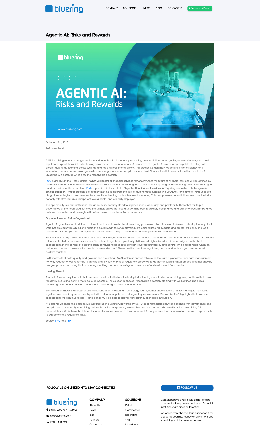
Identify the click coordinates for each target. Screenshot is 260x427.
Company (111, 8)
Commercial (132, 410)
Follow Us (188, 387)
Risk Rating (131, 415)
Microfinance (132, 425)
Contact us (174, 8)
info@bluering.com (60, 416)
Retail (128, 405)
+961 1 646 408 (58, 422)
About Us (95, 405)
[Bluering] (64, 8)
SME (127, 420)
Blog (159, 8)
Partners (94, 420)
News (146, 8)
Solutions (129, 8)
